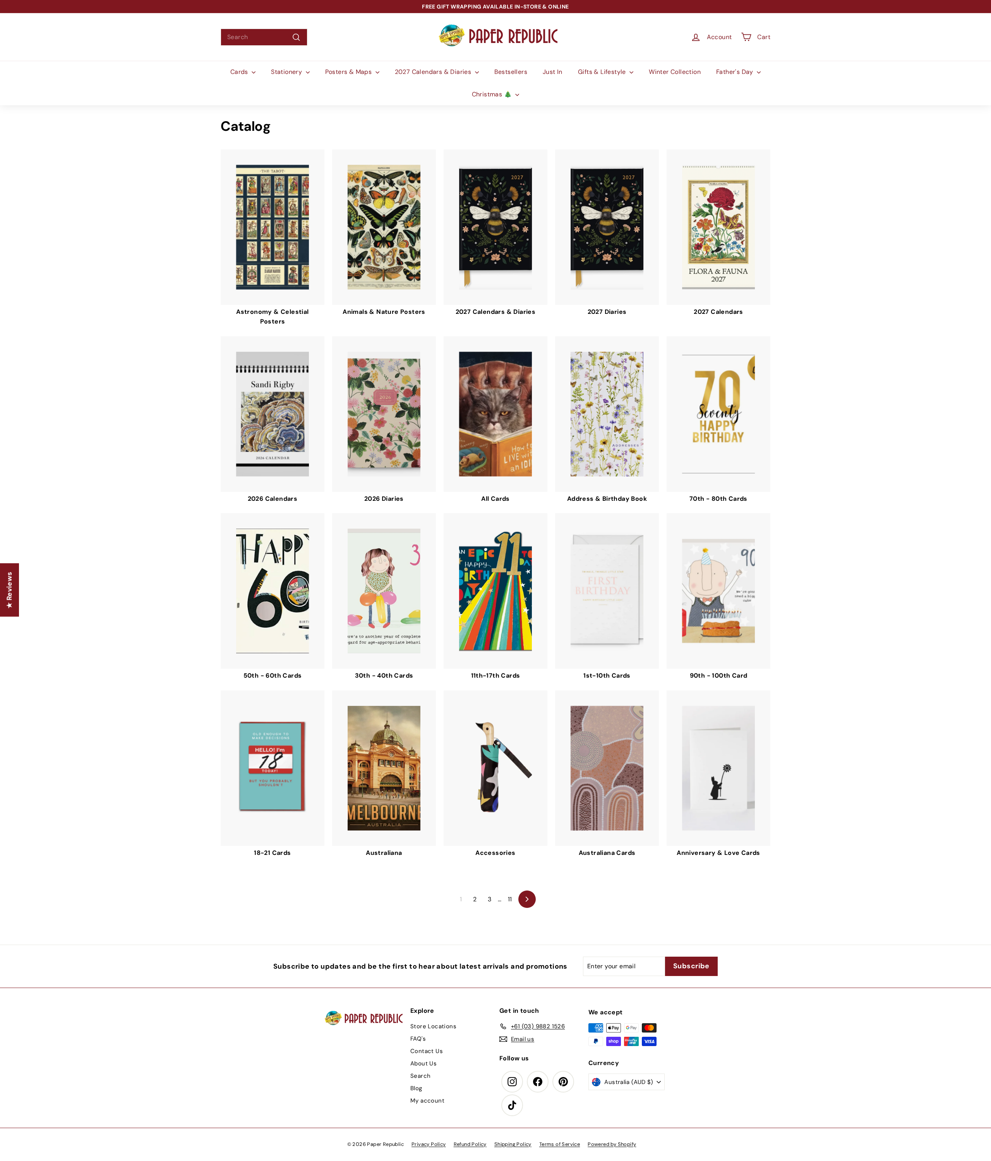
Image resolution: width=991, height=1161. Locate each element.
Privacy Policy (428, 1144)
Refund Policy (470, 1144)
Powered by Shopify (612, 1144)
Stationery (287, 72)
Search (420, 1076)
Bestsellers (510, 72)
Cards (240, 72)
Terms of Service (559, 1144)
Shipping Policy (513, 1144)
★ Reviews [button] (9, 590)
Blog (416, 1088)
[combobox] (264, 37)
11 (510, 899)
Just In (552, 72)
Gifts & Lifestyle (603, 72)
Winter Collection (675, 72)
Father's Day (735, 72)
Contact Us (426, 1051)
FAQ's (418, 1039)
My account (427, 1100)
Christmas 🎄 (493, 94)
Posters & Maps (349, 72)
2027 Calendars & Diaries (434, 72)
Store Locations (433, 1026)
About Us (423, 1063)
